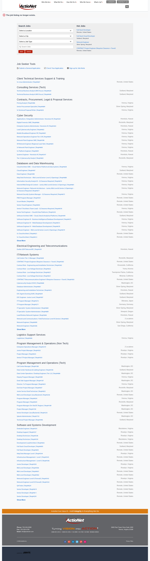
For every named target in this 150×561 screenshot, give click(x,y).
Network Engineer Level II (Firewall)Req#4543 (33, 478)
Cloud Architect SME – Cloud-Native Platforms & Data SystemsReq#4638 (42, 167)
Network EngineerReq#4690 (27, 322)
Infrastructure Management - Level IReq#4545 (33, 457)
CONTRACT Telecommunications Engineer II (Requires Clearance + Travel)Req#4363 (45, 279)
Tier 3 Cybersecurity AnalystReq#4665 (30, 158)
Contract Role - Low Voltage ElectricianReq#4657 (34, 272)
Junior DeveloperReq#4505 (27, 464)
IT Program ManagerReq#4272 (28, 301)
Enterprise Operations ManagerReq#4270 (31, 347)
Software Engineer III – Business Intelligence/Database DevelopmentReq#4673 (44, 219)
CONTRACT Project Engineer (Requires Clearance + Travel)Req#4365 (40, 262)
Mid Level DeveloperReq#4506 (28, 468)
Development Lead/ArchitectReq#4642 (30, 443)
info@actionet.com (28, 531)
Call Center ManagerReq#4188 (28, 366)
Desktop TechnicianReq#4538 (27, 436)
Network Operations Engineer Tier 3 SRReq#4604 (34, 137)
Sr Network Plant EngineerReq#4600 (30, 147)
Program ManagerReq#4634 (27, 398)
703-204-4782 (24, 529)
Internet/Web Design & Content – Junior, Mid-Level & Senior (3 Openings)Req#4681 (45, 185)
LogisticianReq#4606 (24, 338)
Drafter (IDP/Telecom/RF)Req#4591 (29, 249)
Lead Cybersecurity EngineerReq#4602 (30, 130)
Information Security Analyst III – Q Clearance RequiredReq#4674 (39, 181)
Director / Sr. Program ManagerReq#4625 (31, 384)
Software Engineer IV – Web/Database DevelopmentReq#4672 (38, 223)
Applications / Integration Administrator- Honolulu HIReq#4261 (39, 119)
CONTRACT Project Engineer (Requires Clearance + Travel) (96, 48)
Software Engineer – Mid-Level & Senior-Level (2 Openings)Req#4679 (41, 230)
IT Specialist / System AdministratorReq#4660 (32, 308)
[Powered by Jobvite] (23, 553)
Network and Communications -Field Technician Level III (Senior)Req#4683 (43, 319)
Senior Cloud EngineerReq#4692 (28, 205)
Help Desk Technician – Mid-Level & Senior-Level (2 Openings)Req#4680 (42, 178)
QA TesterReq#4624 (24, 486)
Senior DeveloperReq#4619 (27, 489)
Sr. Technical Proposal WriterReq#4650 (30, 110)
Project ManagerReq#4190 (26, 409)
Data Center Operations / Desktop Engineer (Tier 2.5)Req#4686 (38, 373)
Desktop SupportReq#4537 (26, 432)
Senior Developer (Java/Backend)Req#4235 (32, 413)
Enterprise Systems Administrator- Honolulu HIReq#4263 (36, 126)
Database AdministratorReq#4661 (29, 287)
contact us (123, 2)
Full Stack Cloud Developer (86, 36)
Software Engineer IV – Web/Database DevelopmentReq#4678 (38, 226)
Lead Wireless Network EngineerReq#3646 (32, 315)
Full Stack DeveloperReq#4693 (28, 450)
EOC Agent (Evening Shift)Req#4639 (30, 294)
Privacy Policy (129, 541)
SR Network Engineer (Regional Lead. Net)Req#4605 (35, 144)
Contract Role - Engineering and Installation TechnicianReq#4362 (39, 265)
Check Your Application (54, 68)
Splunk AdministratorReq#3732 (28, 416)
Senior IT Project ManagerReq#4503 (29, 357)
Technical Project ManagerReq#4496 (30, 420)
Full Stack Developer (84, 30)
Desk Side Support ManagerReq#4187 (30, 381)
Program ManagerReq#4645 (27, 402)
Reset (21, 51)
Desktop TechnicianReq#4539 (27, 439)
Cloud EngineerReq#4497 (26, 170)
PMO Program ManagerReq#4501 (29, 198)
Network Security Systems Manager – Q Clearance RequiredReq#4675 (41, 194)
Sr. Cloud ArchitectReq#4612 (27, 237)
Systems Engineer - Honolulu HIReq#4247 (31, 154)
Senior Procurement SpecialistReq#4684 (31, 106)
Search (29, 51)
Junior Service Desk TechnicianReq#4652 (31, 391)
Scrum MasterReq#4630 (25, 201)
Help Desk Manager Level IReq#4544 (30, 453)
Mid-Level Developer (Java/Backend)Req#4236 (33, 395)
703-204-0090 (26, 527)
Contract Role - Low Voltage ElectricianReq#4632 (34, 269)
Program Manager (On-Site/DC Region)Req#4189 (34, 405)
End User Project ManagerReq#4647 (29, 388)
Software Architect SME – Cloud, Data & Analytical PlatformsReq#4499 (41, 216)
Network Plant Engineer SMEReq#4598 (30, 140)
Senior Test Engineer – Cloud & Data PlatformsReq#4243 (36, 212)
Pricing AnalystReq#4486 (26, 103)
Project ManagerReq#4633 (26, 354)
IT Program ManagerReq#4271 (28, 304)
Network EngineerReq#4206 (27, 326)
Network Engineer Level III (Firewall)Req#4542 (33, 482)
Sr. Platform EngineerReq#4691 (28, 151)
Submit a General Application (29, 68)
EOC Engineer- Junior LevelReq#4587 (30, 297)
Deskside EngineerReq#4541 (27, 429)
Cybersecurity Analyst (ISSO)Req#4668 (30, 283)
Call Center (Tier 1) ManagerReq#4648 (30, 258)
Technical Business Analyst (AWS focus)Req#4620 (34, 91)
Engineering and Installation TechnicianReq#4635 (34, 290)
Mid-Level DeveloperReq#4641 (28, 471)
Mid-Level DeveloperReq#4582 (28, 475)
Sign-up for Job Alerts (77, 68)
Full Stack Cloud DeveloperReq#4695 (30, 446)
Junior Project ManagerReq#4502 (29, 350)
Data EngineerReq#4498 (25, 174)
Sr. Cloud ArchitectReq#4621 (27, 233)
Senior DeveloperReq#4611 (27, 493)
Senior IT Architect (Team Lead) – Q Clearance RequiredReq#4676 (39, 208)
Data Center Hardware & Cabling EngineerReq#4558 (35, 370)
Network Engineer (83, 42)
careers (111, 2)
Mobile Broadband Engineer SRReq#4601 (31, 133)
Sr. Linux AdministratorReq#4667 (28, 82)
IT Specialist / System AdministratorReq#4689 (32, 312)
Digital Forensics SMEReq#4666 (28, 122)
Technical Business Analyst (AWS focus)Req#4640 (34, 94)
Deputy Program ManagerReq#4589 (30, 377)
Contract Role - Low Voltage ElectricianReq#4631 (34, 276)
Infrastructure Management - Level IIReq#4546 (33, 461)
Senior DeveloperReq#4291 (27, 496)
